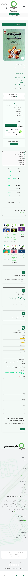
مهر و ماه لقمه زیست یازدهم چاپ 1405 (21, 233)
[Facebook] (9, 565)
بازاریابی (9, 171)
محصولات (20, 24)
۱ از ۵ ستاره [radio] (22, 372)
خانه (24, 24)
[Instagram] (4, 8)
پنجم (9, 185)
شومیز (9, 192)
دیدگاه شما (22, 376)
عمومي (15, 24)
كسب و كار (10, 25)
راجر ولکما (10, 175)
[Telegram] (6, 8)
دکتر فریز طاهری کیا (12, 178)
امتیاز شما (22, 370)
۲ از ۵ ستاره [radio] (17, 372)
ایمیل (23, 411)
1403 (9, 182)
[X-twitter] (18, 565)
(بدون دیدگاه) (23, 69)
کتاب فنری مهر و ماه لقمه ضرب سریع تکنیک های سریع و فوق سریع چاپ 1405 (14, 236)
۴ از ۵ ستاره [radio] (7, 372)
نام (24, 405)
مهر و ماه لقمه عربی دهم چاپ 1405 (6, 256)
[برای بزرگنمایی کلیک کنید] (22, 58)
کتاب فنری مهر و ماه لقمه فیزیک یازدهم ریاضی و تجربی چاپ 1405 (14, 257)
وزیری (9, 189)
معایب (23, 399)
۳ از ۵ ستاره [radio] (12, 372)
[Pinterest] (14, 565)
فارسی (9, 195)
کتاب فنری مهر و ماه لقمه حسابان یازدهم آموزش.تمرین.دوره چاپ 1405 (6, 236)
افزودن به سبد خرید (11, 125)
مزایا (24, 393)
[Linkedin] (12, 565)
